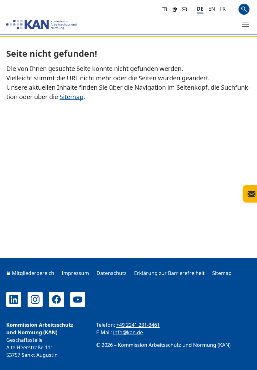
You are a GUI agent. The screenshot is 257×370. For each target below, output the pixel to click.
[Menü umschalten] (245, 24)
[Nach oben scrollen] (243, 359)
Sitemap (71, 96)
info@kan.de (128, 332)
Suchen (244, 9)
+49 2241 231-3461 (138, 324)
